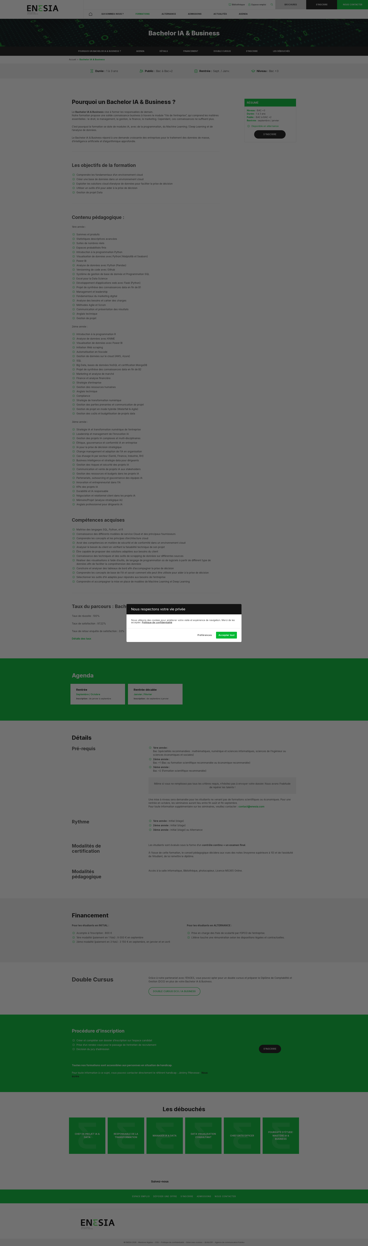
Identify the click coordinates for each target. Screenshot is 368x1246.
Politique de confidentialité (157, 622)
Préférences (205, 635)
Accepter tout (226, 635)
